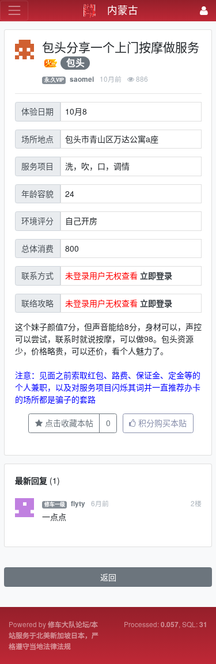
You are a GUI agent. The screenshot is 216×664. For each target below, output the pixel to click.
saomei (82, 79)
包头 (75, 63)
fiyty (78, 504)
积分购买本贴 (161, 422)
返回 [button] (108, 577)
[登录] (204, 11)
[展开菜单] (14, 11)
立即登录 (156, 275)
